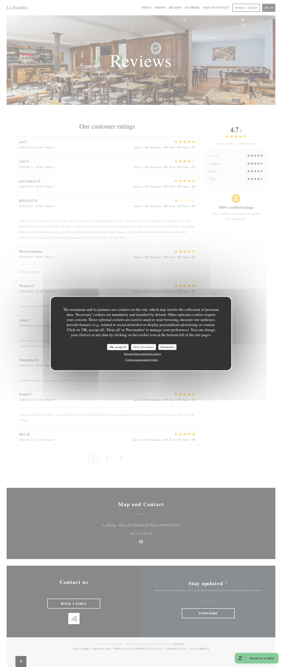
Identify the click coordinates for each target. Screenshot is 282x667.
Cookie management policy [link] (141, 359)
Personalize (167, 347)
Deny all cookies (144, 347)
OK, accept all (117, 347)
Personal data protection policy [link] (142, 353)
